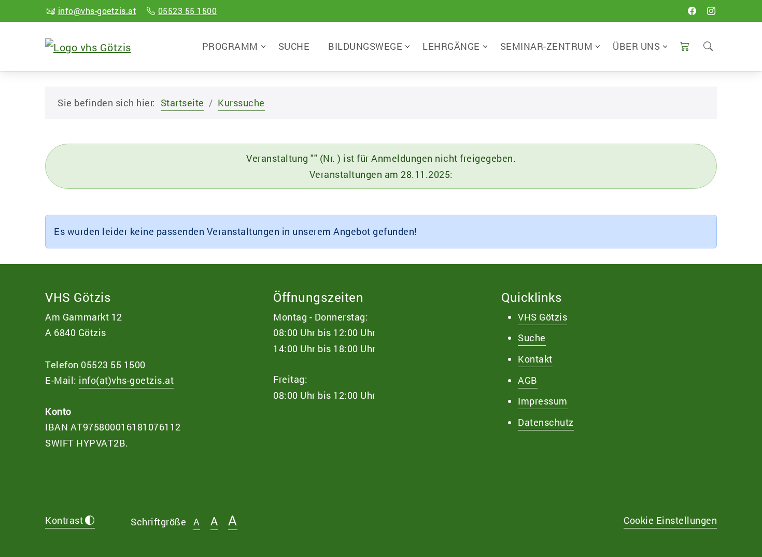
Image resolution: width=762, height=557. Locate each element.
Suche (294, 46)
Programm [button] (230, 46)
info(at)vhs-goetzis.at (126, 380)
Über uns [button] (636, 46)
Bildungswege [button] (365, 46)
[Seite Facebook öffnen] (692, 10)
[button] (685, 46)
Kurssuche (241, 102)
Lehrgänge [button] (451, 46)
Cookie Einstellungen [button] (670, 520)
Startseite (182, 102)
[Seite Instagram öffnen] (711, 10)
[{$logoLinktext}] (88, 45)
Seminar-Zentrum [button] (546, 46)
